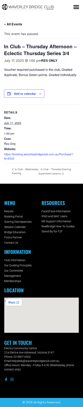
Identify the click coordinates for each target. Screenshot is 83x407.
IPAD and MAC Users (54, 216)
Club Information (14, 260)
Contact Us (11, 242)
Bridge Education (15, 232)
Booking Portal (13, 216)
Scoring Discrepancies (18, 221)
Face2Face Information (56, 211)
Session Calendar (15, 227)
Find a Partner (13, 237)
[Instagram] (12, 379)
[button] (76, 7)
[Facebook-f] (6, 379)
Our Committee (13, 270)
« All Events (13, 24)
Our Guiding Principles (18, 265)
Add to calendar (25, 94)
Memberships (12, 281)
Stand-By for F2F (52, 231)
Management (12, 275)
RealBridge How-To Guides (58, 226)
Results (8, 211)
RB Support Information (56, 221)
